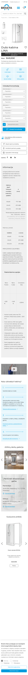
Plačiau (14, 565)
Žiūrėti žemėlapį (10, 493)
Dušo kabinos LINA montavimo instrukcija (13, 137)
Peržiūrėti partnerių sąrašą (13, 148)
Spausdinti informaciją (12, 152)
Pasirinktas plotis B (7, 94)
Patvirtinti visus (14, 671)
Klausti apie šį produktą (12, 144)
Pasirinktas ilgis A (7, 89)
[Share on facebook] (7, 157)
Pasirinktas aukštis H (7, 99)
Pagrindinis (4, 17)
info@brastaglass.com (15, 1)
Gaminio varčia (6, 116)
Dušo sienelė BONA (14, 550)
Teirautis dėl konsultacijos (9, 409)
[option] (4, 26)
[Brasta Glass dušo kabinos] (6, 7)
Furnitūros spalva (7, 110)
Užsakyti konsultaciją (15, 129)
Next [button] (4, 43)
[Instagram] (11, 157)
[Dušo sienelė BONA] (14, 535)
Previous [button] (4, 23)
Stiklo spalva (6, 105)
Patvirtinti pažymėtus (14, 667)
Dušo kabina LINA (14, 17)
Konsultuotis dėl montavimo (10, 438)
